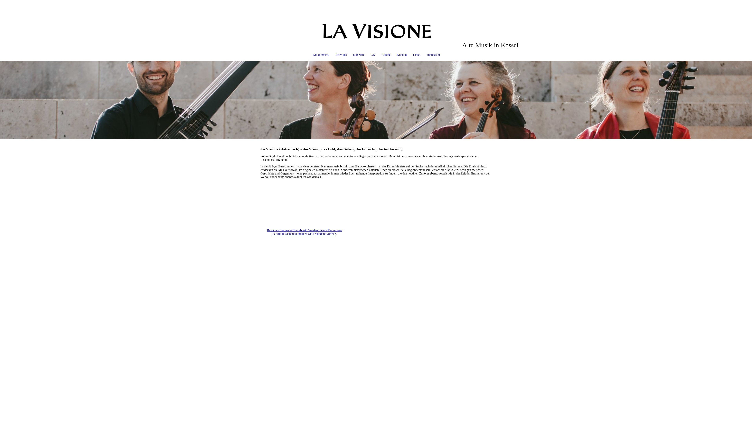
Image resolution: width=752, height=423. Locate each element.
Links (416, 54)
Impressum (433, 54)
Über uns (341, 54)
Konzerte (358, 54)
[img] (376, 20)
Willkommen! (320, 54)
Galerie (385, 54)
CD (373, 54)
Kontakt (402, 54)
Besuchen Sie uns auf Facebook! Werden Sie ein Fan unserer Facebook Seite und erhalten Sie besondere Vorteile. (304, 232)
